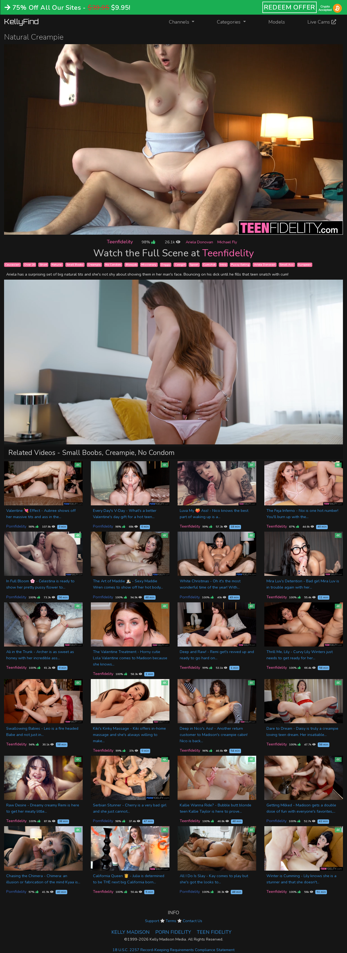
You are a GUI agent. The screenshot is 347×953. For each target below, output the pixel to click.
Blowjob (131, 265)
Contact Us (192, 920)
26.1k (170, 242)
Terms (171, 920)
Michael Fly (227, 242)
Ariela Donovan (199, 242)
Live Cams (319, 22)
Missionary (148, 265)
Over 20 (29, 265)
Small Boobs (74, 265)
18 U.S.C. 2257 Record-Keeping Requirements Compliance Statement (173, 949)
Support (152, 920)
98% (146, 242)
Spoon (194, 265)
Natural (57, 265)
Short (43, 265)
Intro (223, 265)
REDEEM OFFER (290, 7)
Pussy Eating (240, 265)
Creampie (94, 265)
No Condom (113, 265)
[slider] (161, 230)
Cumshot (209, 265)
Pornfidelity (16, 526)
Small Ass (287, 265)
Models (276, 22)
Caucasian (12, 265)
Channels (185, 21)
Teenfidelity (120, 241)
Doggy (165, 265)
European (304, 265)
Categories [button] (229, 22)
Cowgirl (180, 265)
